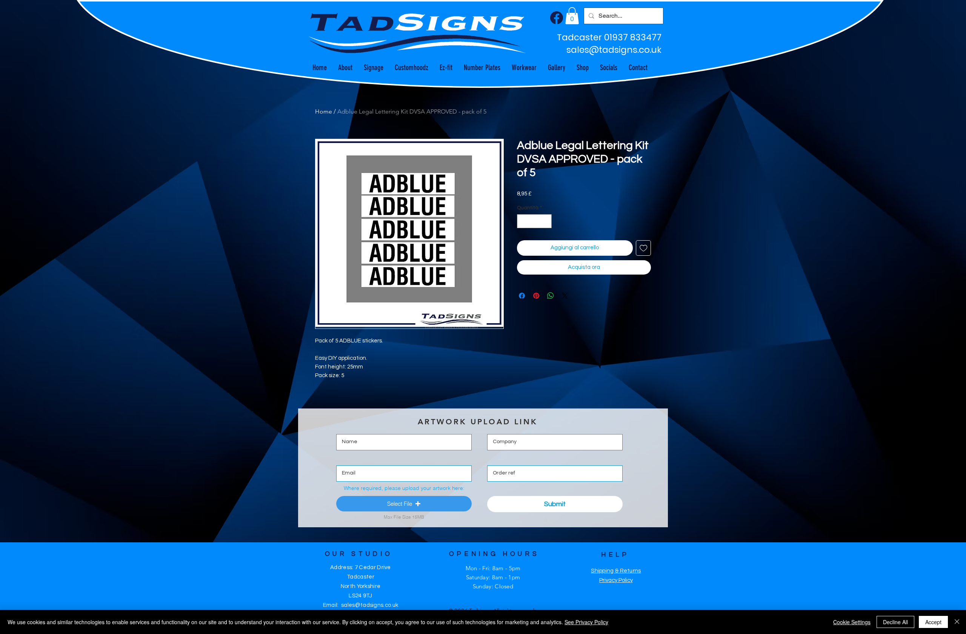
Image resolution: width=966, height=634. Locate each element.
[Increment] (546, 221)
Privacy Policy (616, 580)
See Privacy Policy (586, 622)
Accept (933, 622)
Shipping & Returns (616, 571)
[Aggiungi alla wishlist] (643, 248)
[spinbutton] (534, 221)
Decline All (895, 622)
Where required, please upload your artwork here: (404, 488)
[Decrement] (523, 221)
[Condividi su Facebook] (521, 295)
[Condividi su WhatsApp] (550, 295)
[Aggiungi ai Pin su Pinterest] (536, 295)
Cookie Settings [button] (852, 622)
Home (323, 111)
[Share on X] (564, 295)
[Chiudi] (956, 622)
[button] (572, 15)
